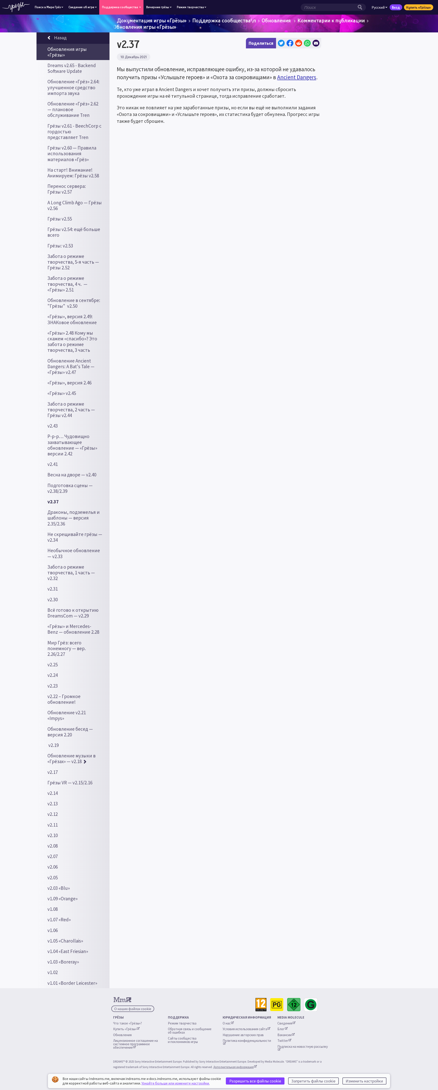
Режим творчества (182, 1023)
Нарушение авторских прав (243, 1035)
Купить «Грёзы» (418, 7)
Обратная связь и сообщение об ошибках (190, 1031)
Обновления (277, 20)
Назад (60, 37)
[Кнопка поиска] (361, 7)
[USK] (294, 1004)
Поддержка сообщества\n (224, 20)
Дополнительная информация (233, 1067)
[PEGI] (261, 1004)
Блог (280, 1029)
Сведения (284, 1023)
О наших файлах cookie (132, 1008)
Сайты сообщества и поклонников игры (183, 1040)
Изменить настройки (364, 1081)
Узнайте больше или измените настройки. (175, 1083)
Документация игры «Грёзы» (152, 20)
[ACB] (277, 1004)
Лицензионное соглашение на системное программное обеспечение (136, 1044)
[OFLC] (311, 1004)
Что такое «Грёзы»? (127, 1023)
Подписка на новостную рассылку (302, 1046)
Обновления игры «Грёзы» (144, 26)
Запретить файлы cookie (313, 1081)
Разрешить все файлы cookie (255, 1081)
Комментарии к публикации (331, 20)
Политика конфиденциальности (247, 1040)
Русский (378, 7)
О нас (227, 1023)
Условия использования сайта (245, 1029)
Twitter (282, 1040)
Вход (396, 7)
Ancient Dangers (296, 77)
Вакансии (284, 1035)
